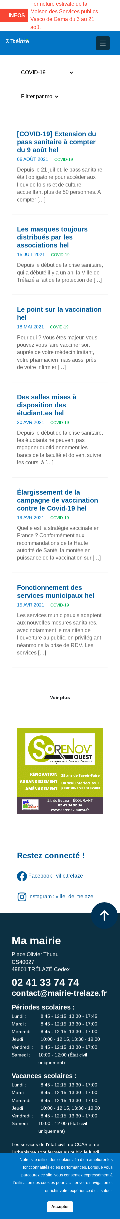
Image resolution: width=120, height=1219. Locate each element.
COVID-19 (63, 159)
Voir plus (60, 697)
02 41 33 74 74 (45, 982)
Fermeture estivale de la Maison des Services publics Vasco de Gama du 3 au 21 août (64, 15)
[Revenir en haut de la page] (104, 915)
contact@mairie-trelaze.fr (59, 993)
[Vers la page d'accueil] (17, 43)
